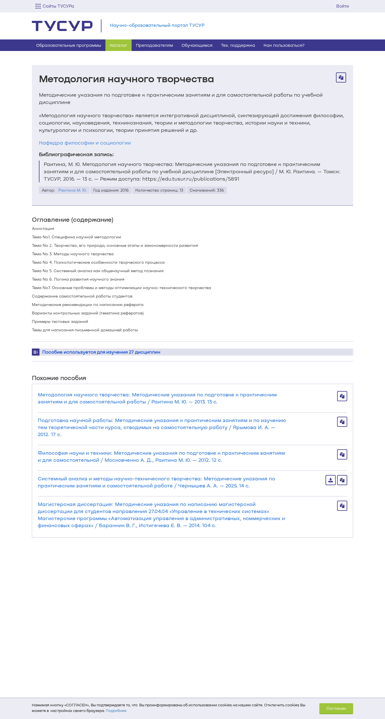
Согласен (336, 708)
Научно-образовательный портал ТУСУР (157, 25)
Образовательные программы (68, 45)
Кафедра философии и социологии (85, 142)
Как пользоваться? (284, 45)
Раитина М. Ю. (72, 190)
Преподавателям (154, 45)
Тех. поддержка (238, 45)
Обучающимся (197, 45)
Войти (342, 5)
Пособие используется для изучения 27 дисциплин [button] (101, 351)
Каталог (118, 45)
